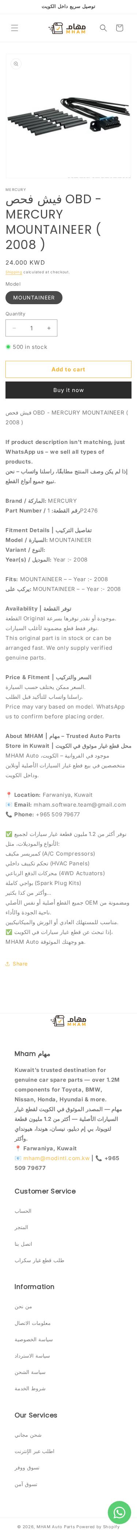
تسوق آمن (26, 1484)
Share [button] (20, 963)
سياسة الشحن (30, 1372)
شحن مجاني (28, 1435)
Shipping (13, 272)
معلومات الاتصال (33, 1323)
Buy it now (68, 390)
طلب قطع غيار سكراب (39, 1260)
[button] (15, 28)
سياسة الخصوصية (34, 1339)
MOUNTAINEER (34, 297)
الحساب (23, 1211)
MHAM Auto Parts (56, 1526)
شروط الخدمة (30, 1388)
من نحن (23, 1306)
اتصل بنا (23, 1244)
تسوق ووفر (27, 1467)
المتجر (21, 1227)
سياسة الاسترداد (32, 1355)
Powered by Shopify (98, 1526)
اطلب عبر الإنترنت (34, 1451)
